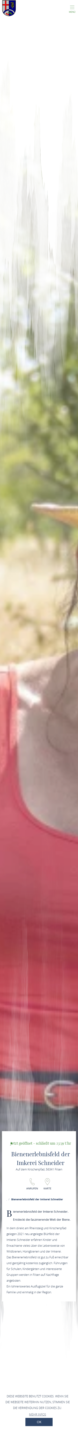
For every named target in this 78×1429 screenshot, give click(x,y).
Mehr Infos (37, 1414)
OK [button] (39, 1422)
